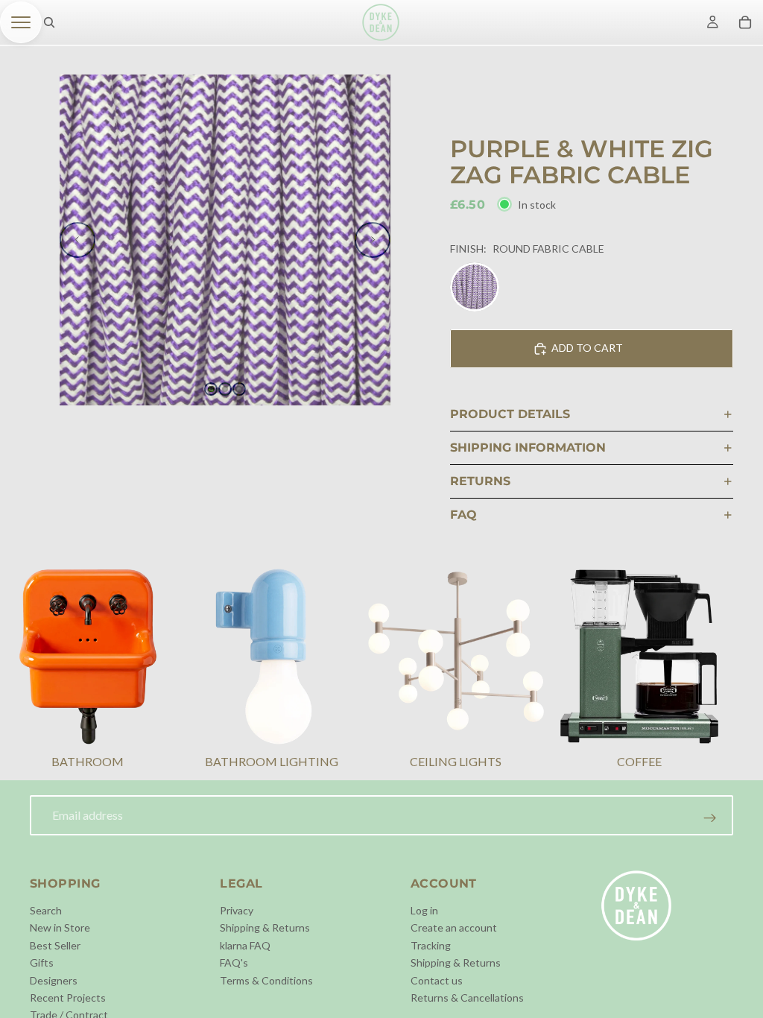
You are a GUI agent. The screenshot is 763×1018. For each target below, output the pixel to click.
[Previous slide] (77, 240)
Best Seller (55, 944)
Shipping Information (528, 447)
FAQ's (234, 962)
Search (46, 910)
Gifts (42, 962)
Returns (480, 481)
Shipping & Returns (265, 927)
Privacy (236, 910)
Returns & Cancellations (467, 997)
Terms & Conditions (266, 979)
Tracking (431, 944)
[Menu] (21, 22)
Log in (424, 910)
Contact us (437, 979)
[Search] (49, 22)
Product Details (510, 414)
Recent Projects (68, 997)
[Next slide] (372, 240)
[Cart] (745, 22)
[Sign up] (710, 818)
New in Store (60, 927)
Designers (53, 979)
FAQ (463, 515)
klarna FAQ (245, 944)
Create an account (454, 927)
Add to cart (587, 347)
